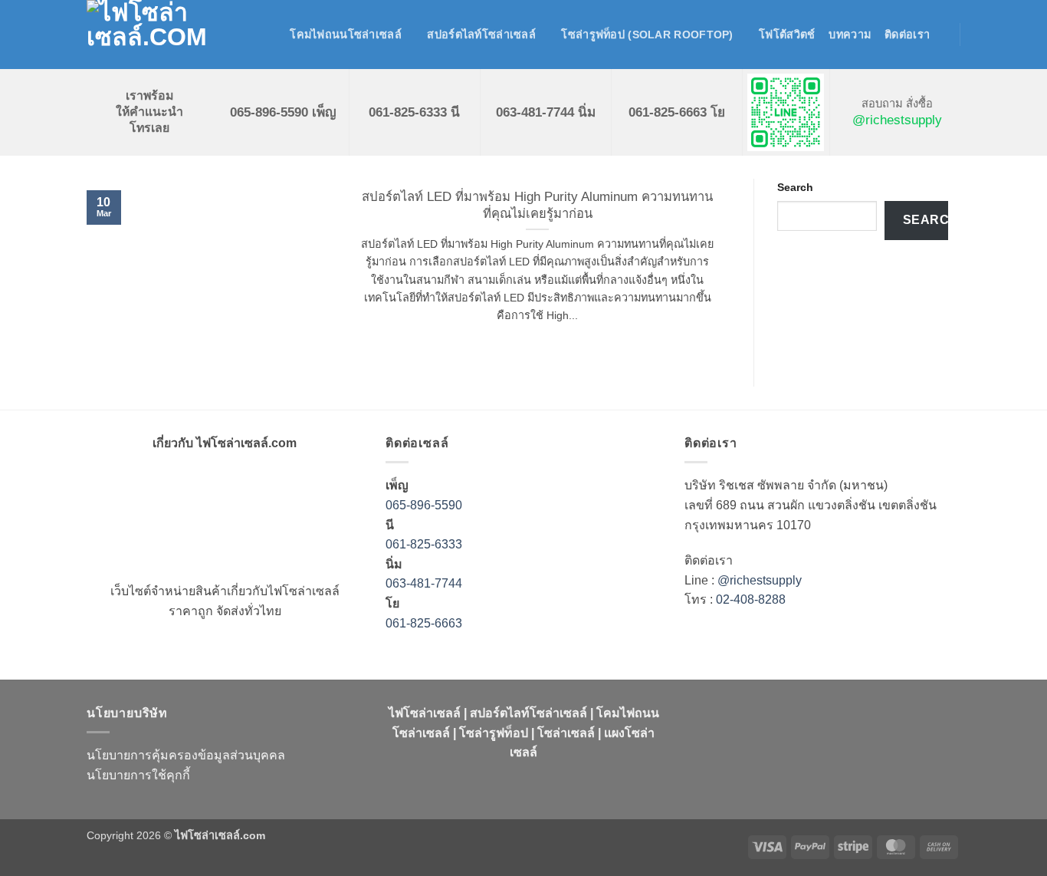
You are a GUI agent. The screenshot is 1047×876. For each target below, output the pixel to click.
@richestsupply (897, 119)
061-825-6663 (424, 623)
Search (795, 187)
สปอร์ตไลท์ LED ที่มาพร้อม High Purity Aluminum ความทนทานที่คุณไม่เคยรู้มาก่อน (537, 205)
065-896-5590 (424, 505)
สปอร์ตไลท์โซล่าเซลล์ (481, 34)
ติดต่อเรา (907, 34)
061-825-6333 (424, 544)
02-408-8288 (751, 599)
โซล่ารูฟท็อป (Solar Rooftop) (647, 34)
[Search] (269, 35)
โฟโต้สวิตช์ (787, 34)
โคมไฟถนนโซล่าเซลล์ (346, 34)
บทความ (850, 34)
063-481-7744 (425, 583)
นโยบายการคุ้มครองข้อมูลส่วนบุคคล (186, 755)
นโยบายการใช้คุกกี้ (138, 775)
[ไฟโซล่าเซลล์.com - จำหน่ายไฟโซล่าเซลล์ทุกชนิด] (163, 34)
